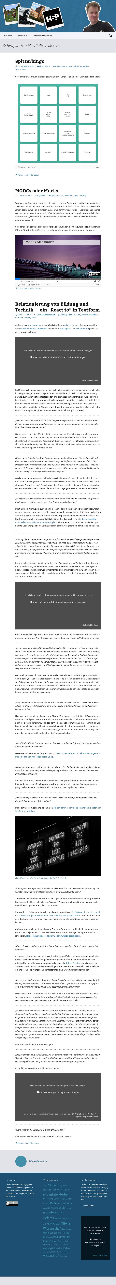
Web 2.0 (54, 1251)
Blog (60, 1185)
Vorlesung (47, 1252)
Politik (56, 1236)
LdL (62, 1212)
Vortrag (83, 195)
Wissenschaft (51, 1255)
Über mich (7, 35)
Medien (86, 66)
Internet (68, 1208)
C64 (61, 1190)
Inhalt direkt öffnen (89, 380)
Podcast (50, 1237)
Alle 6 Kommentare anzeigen (30, 288)
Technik (27, 317)
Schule (54, 1241)
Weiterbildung (63, 1252)
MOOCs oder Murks (36, 190)
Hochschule (58, 1207)
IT (49, 66)
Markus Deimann (36, 325)
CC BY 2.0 (61, 878)
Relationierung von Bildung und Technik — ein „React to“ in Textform (57, 307)
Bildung (63, 314)
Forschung (48, 1198)
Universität (57, 1248)
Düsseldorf (68, 195)
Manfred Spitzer (75, 66)
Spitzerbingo (29, 61)
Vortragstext (65, 328)
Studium (46, 1244)
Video (33, 317)
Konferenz (53, 1212)
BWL (57, 1189)
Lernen (57, 1218)
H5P (52, 1203)
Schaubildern (82, 328)
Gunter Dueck (87, 314)
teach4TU (55, 1244)
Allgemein (43, 66)
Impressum (22, 35)
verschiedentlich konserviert (33, 328)
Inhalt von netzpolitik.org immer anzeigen (59, 1092)
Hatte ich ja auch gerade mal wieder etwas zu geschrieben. (53, 935)
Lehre (48, 1217)
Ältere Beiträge (33, 1161)
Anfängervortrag (71, 325)
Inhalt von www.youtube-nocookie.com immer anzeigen (59, 357)
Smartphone (20, 69)
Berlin (45, 1186)
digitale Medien (61, 66)
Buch (52, 1189)
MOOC (76, 195)
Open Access (66, 1229)
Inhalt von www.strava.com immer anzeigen (95, 1242)
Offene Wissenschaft (46, 314)
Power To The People (30, 878)
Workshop (63, 1256)
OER (57, 1223)
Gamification (59, 1198)
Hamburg (58, 1203)
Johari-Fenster (73, 963)
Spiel (67, 1241)
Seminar (61, 1241)
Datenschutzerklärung (42, 35)
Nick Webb (50, 878)
